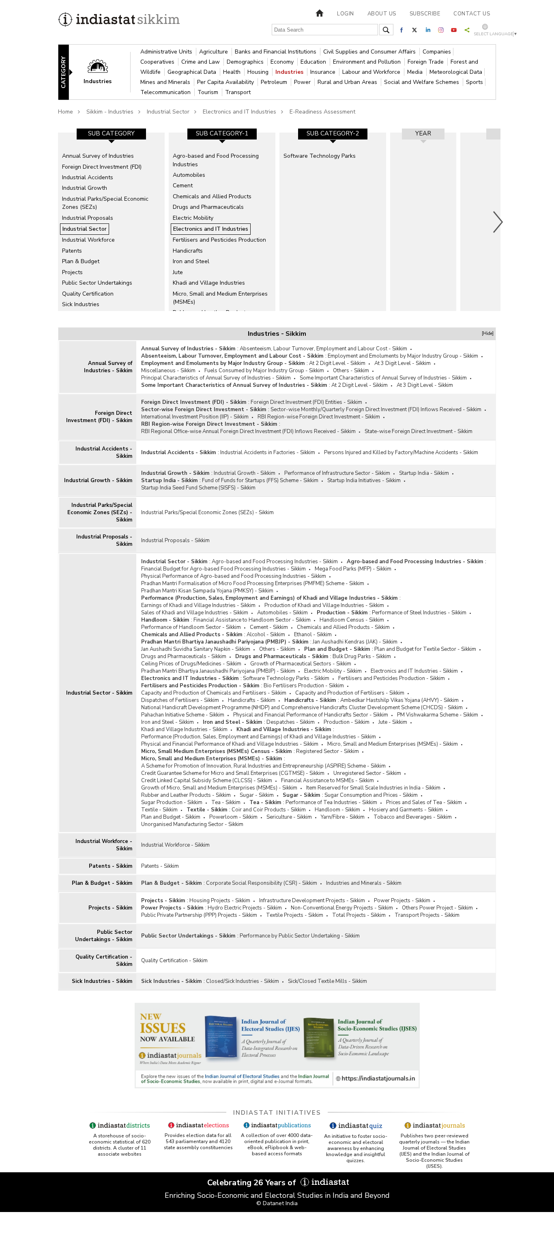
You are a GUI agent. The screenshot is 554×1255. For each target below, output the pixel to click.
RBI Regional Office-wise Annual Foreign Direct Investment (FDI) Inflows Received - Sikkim (248, 431)
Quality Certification (88, 294)
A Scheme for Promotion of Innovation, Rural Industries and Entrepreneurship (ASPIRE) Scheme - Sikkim (263, 766)
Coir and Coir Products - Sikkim (269, 809)
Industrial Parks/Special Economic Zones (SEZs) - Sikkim (99, 512)
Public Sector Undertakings (97, 283)
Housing (258, 72)
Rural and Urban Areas (348, 82)
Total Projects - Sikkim (359, 915)
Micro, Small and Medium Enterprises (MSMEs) (220, 298)
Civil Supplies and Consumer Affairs (370, 52)
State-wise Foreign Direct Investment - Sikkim (418, 431)
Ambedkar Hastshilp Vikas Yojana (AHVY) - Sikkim (399, 700)
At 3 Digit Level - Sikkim (402, 363)
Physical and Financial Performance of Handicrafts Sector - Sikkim (310, 715)
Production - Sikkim (342, 612)
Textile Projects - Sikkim (294, 915)
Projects (72, 272)
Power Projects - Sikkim (402, 900)
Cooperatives (158, 62)
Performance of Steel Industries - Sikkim (419, 612)
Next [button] (498, 222)
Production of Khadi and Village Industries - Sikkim (324, 605)
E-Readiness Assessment (322, 112)
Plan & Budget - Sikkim (102, 883)
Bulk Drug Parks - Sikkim (362, 656)
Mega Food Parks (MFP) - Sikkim (353, 569)
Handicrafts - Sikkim (251, 700)
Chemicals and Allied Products (212, 196)
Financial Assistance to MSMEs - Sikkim (327, 780)
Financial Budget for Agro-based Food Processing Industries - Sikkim (223, 569)
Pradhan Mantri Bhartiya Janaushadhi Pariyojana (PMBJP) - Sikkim (224, 642)
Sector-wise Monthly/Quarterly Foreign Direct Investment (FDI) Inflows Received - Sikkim (376, 409)
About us (381, 13)
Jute (178, 272)
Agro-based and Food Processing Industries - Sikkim (275, 561)
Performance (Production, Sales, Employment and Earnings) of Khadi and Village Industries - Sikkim (269, 598)
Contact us (471, 13)
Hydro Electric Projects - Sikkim (245, 908)
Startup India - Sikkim (424, 473)
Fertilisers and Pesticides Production (219, 240)
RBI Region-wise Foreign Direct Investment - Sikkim (319, 416)
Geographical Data (192, 72)
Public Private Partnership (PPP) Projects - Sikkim (199, 915)
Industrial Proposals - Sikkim (104, 540)
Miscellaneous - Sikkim (168, 370)
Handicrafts (188, 251)
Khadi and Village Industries (209, 283)
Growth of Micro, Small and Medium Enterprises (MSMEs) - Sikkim (219, 788)
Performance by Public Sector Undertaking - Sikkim (300, 936)
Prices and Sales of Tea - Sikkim (424, 802)
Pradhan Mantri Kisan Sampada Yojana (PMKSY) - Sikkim (207, 590)
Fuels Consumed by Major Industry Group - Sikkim (264, 370)
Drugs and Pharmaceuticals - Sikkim (183, 656)
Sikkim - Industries (109, 112)
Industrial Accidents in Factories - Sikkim (267, 452)
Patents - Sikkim (110, 866)
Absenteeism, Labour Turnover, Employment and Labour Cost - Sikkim (323, 348)
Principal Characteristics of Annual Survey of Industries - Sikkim (216, 378)
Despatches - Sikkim (290, 722)
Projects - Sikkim (110, 908)
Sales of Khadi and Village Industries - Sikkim (194, 612)
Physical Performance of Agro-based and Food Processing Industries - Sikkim (233, 576)
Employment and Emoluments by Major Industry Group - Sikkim (403, 356)
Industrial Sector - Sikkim (99, 693)
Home (65, 112)
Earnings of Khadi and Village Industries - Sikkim (198, 605)
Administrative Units (167, 52)
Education (314, 62)
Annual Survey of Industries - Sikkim (108, 367)
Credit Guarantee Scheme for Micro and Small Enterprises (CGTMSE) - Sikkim (232, 773)
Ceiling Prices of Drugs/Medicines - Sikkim (191, 663)
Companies (437, 52)
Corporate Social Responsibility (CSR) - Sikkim (261, 883)
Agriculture (214, 52)
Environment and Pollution (367, 62)
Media (415, 72)
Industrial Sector (168, 112)
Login (345, 13)
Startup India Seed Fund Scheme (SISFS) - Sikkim (198, 487)
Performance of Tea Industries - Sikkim (331, 802)
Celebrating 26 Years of (252, 1182)
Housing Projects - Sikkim (219, 900)
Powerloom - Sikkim (233, 817)
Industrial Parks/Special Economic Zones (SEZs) (105, 203)
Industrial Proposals (87, 218)
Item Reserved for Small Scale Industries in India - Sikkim (373, 788)
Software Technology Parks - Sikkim (286, 678)
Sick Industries (80, 304)
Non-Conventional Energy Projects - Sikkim (342, 908)
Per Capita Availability (226, 82)
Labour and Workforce (372, 72)
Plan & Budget (80, 261)
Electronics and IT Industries (239, 112)
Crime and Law (201, 62)
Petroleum (275, 82)
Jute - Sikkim (392, 722)
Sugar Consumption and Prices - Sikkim (371, 795)
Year (423, 133)
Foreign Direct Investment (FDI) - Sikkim (99, 417)
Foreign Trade (426, 62)
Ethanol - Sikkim (313, 634)
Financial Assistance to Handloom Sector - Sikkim (252, 620)
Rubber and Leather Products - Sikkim (186, 795)
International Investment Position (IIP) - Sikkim (195, 416)
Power (303, 82)
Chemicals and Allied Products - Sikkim (343, 627)
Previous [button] (54, 222)
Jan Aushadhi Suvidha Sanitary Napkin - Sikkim (195, 649)
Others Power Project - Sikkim (437, 908)
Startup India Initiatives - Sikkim (364, 480)
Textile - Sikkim (159, 809)
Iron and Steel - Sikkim (167, 722)
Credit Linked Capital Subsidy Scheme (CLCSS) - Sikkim (206, 780)
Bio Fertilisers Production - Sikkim (304, 685)
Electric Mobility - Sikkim (333, 671)
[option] (111, 222)
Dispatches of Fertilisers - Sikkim (180, 700)
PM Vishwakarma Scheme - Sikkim (437, 715)
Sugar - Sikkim (257, 795)
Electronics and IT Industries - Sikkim (414, 671)
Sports (474, 82)
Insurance (323, 72)
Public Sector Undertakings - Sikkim (103, 936)
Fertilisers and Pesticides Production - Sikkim (391, 678)
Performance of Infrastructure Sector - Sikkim (337, 473)
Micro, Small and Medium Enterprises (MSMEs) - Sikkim (392, 744)
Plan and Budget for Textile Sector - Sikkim (425, 649)
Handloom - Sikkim (165, 620)
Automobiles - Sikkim (282, 612)
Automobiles (189, 175)
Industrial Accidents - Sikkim (103, 452)
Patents (72, 251)
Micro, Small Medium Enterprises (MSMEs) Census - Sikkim (216, 751)
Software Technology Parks (319, 156)
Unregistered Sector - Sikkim (367, 773)
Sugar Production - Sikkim (171, 802)
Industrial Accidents (87, 177)
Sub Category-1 (222, 133)
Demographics (246, 62)
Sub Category (111, 133)
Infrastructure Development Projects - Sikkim (312, 900)
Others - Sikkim (351, 370)
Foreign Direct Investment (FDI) (102, 167)
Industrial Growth (84, 188)
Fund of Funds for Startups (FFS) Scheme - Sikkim (260, 480)
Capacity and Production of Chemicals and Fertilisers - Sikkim (213, 693)
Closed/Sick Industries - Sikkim (242, 981)
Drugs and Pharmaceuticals (208, 207)
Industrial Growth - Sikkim (98, 480)
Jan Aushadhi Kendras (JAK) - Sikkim (355, 642)
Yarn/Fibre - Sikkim (343, 817)
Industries (290, 72)
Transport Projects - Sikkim (427, 915)
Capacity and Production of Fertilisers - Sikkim (349, 693)
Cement (183, 185)
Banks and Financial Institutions (276, 52)
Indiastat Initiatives (277, 1113)
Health (232, 72)
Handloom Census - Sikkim (352, 620)
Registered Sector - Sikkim (327, 751)
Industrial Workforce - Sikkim (103, 845)
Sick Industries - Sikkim (102, 981)
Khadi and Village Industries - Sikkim (184, 729)
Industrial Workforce (88, 240)
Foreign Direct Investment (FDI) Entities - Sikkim (306, 402)
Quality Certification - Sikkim (103, 960)
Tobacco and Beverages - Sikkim (413, 817)
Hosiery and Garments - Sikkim (406, 809)
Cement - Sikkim (269, 627)
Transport (238, 92)
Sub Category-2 (333, 133)
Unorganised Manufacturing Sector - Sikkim (192, 824)
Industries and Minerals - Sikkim (364, 883)
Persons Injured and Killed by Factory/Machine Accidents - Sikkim (401, 452)
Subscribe (425, 13)
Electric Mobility (193, 218)
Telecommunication (166, 92)
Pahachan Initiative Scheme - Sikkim (182, 715)
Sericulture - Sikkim (289, 817)
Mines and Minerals (166, 82)
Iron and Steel (191, 261)
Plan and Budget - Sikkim (337, 649)
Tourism (209, 92)
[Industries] (103, 71)
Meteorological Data (455, 72)
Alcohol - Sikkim (266, 634)
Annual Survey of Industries (98, 156)
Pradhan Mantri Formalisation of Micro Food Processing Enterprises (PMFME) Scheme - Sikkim (252, 583)
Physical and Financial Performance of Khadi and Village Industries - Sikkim (229, 744)
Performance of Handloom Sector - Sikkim (191, 627)
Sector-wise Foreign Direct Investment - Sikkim (203, 409)
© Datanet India (277, 1203)
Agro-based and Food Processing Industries (216, 160)
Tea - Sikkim (225, 802)
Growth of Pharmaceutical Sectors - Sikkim (300, 663)
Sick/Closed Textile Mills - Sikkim (327, 981)
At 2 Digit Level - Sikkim (337, 363)
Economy (283, 62)
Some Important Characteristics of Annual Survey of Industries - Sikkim (383, 378)
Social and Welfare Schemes (422, 82)
